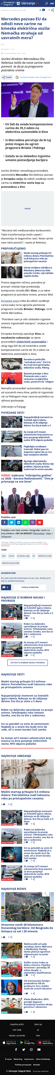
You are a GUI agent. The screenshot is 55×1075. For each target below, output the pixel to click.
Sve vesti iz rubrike (27, 662)
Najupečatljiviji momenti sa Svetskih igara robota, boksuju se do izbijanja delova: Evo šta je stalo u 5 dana (25, 698)
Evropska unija (10, 301)
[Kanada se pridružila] (11, 364)
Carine (11, 556)
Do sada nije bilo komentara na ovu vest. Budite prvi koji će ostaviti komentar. (26, 579)
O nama (8, 1059)
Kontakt (36, 1064)
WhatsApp (39, 533)
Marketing (18, 1059)
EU (34, 556)
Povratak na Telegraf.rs (8, 3)
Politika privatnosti (23, 1064)
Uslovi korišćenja (43, 1059)
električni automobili (10, 563)
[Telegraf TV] (39, 1049)
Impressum (29, 1059)
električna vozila (44, 556)
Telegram (6, 536)
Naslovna (5, 10)
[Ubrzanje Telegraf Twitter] (24, 1049)
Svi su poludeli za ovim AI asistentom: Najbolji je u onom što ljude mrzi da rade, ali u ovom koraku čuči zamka (25, 726)
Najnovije (16, 756)
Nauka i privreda (18, 10)
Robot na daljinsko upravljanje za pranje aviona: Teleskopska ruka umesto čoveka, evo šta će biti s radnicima (27, 712)
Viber (48, 533)
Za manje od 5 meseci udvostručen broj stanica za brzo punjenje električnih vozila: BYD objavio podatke (26, 741)
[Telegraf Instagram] (31, 1049)
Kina (4, 556)
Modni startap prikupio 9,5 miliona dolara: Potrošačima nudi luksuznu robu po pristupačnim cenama (26, 684)
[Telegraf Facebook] (16, 1049)
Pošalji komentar (30, 587)
